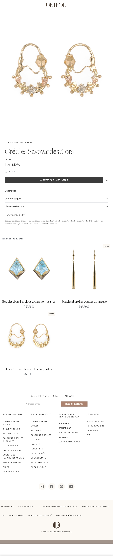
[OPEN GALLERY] (56, 75)
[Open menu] (3, 11)
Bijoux (17, 221)
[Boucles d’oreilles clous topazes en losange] (29, 270)
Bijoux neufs (40, 221)
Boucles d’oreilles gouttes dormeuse (84, 301)
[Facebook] (51, 486)
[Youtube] (71, 486)
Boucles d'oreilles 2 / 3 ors (84, 221)
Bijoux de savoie (27, 221)
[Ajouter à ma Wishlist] (106, 180)
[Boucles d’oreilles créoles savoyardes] (29, 338)
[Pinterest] (61, 486)
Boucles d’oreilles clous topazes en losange (29, 301)
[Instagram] (42, 486)
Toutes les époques (49, 224)
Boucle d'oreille (52, 221)
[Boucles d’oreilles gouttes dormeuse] (84, 270)
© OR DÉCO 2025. (47, 532)
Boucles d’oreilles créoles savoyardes (29, 369)
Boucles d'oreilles (66, 221)
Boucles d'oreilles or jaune (19, 143)
